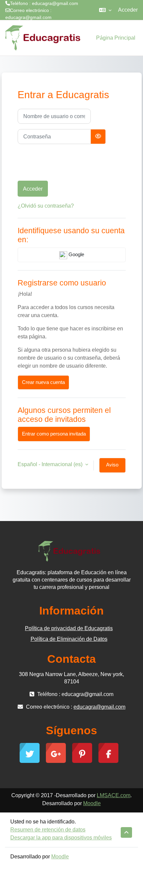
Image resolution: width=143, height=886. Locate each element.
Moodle (92, 803)
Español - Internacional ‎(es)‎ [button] (51, 464)
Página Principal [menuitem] (115, 38)
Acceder (128, 10)
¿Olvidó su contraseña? (46, 206)
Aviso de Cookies (112, 467)
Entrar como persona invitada (54, 434)
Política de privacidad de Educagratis (69, 628)
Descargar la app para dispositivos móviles (61, 837)
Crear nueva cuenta (43, 382)
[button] (105, 10)
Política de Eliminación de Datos (69, 639)
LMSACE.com (113, 795)
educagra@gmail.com (28, 17)
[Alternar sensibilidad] (98, 136)
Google (75, 254)
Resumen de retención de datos (47, 829)
